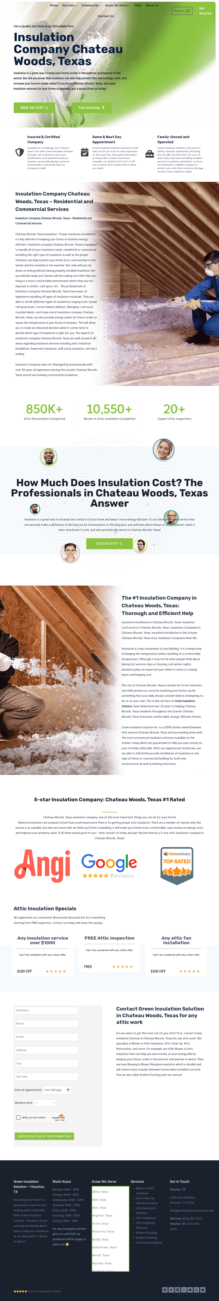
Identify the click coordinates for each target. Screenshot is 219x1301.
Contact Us (106, 16)
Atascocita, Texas (103, 1231)
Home (54, 5)
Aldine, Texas (100, 1191)
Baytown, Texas (102, 1263)
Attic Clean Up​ (145, 1198)
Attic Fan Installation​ (149, 1242)
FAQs (138, 5)
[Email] (190, 1290)
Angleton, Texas (102, 1215)
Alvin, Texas (99, 1207)
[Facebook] (165, 1290)
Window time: (24, 1102)
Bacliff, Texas (100, 1239)
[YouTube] (202, 1290)
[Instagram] (177, 1290)
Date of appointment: (29, 1090)
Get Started (205, 11)
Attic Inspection (146, 1218)
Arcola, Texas (100, 1223)
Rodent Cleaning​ (146, 1237)
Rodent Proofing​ (146, 1232)
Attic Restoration (147, 1203)
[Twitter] (171, 1290)
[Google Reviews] (196, 1290)
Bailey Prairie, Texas (104, 1247)
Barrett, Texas (101, 1255)
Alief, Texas (99, 1199)
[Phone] (184, 1290)
